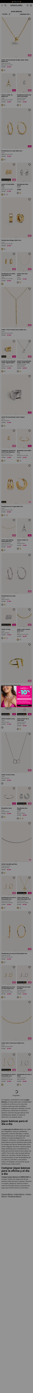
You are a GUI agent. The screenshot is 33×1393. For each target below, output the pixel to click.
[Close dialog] (31, 687)
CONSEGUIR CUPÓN (24, 705)
